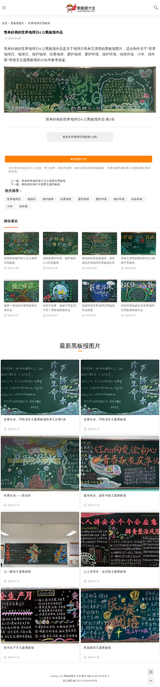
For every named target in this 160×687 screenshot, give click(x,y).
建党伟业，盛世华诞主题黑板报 (105, 495)
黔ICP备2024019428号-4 (95, 676)
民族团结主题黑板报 (97, 647)
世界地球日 (14, 199)
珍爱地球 (65, 199)
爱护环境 (101, 199)
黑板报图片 (17, 23)
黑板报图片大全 (80, 8)
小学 (9, 206)
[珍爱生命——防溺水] (40, 463)
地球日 (32, 199)
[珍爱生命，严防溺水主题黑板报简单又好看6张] (40, 387)
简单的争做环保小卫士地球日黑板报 (43, 180)
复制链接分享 (78, 159)
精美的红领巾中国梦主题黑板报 (41, 184)
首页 (4, 23)
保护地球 (48, 199)
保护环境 (119, 199)
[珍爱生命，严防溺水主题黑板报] (120, 387)
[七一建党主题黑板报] (40, 539)
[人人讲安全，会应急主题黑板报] (120, 539)
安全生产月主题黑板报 (19, 647)
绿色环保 (136, 199)
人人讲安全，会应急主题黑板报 (105, 571)
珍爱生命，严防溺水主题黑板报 (105, 419)
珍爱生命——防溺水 (17, 495)
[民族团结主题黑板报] (120, 615)
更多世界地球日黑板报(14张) (80, 136)
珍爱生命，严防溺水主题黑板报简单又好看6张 (35, 419)
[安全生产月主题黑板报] (40, 615)
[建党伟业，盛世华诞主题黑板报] (120, 463)
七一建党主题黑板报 (17, 571)
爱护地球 (83, 199)
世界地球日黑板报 (39, 23)
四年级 (23, 206)
